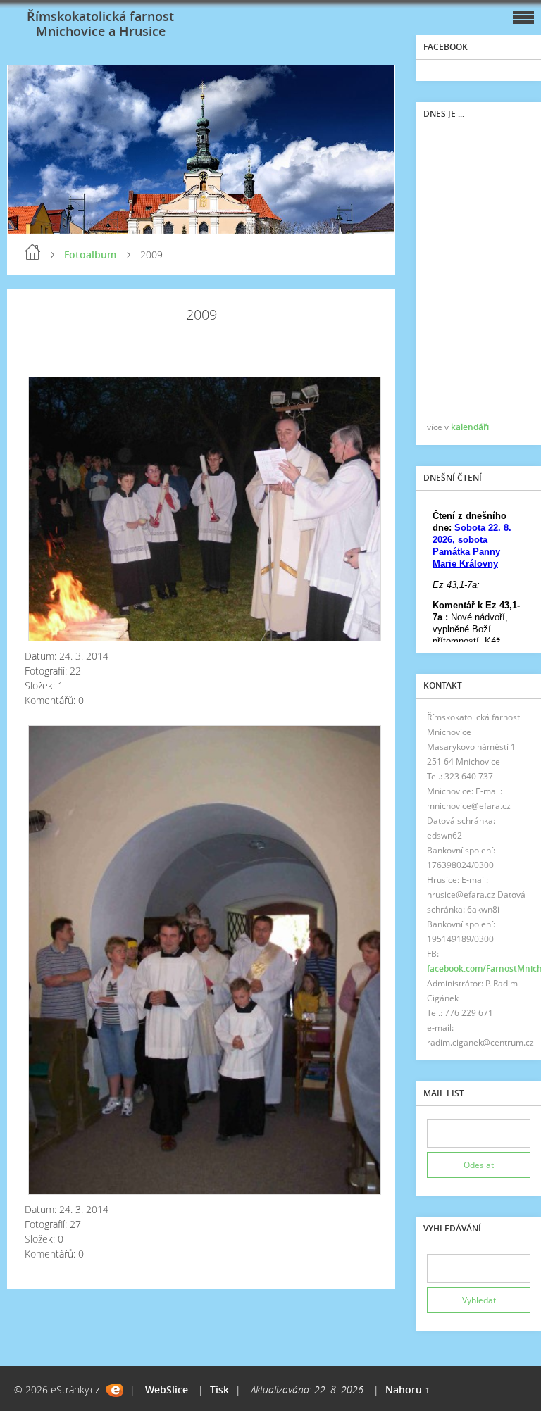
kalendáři (470, 427)
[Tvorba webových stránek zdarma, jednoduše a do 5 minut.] (114, 1390)
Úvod (32, 252)
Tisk (219, 1389)
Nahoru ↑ (407, 1389)
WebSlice (166, 1389)
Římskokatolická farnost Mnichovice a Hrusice (100, 23)
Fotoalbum (90, 254)
